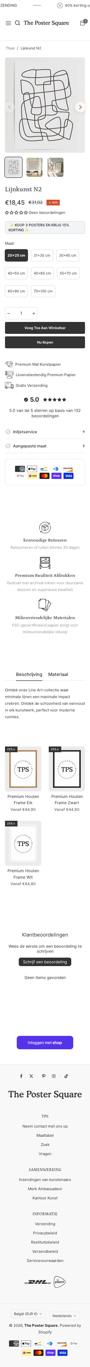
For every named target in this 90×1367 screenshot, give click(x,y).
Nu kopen (45, 342)
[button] (16, 212)
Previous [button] (9, 107)
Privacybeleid (45, 1233)
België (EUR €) (26, 1314)
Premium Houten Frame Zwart (67, 799)
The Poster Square (41, 1325)
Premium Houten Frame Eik (23, 799)
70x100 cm (43, 291)
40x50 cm (16, 273)
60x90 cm (16, 291)
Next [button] (80, 107)
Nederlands (62, 1316)
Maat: (9, 243)
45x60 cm (42, 273)
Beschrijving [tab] (29, 674)
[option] (45, 105)
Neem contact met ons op (45, 1126)
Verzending (45, 1223)
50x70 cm (68, 273)
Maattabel (45, 1135)
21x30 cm (42, 255)
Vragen (45, 1153)
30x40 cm (67, 255)
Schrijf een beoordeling (45, 961)
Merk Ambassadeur (45, 1188)
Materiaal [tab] (58, 674)
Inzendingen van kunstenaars (45, 1179)
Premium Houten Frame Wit (23, 874)
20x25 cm (16, 255)
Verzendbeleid (45, 1251)
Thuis (10, 48)
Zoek (45, 1144)
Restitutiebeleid (45, 1242)
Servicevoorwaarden (45, 1260)
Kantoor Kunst (45, 1198)
